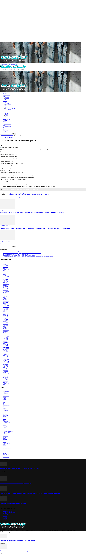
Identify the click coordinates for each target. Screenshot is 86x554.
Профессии (5, 433)
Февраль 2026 (6, 271)
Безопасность (6, 396)
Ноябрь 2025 (5, 275)
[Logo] (13, 70)
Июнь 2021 (5, 339)
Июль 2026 (5, 265)
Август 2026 (5, 264)
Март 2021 (5, 343)
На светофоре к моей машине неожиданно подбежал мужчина (18, 540)
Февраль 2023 (6, 315)
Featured (4, 390)
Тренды (4, 122)
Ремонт (7, 99)
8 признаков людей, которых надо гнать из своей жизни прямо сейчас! (25, 193)
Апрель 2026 (6, 269)
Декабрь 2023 (6, 303)
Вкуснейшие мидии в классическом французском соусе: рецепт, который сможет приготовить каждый (30, 493)
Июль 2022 (5, 324)
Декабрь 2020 (6, 347)
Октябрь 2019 (6, 361)
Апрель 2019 (6, 368)
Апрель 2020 (6, 354)
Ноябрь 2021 (5, 333)
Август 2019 (5, 364)
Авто (6, 115)
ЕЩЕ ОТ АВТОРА (22, 197)
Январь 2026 (5, 273)
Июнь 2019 (5, 366)
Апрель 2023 (6, 313)
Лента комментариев (7, 455)
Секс (6, 116)
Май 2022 (5, 326)
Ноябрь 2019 (5, 360)
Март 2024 (5, 299)
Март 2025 (5, 285)
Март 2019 (5, 370)
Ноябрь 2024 (5, 290)
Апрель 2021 (6, 342)
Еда (3, 118)
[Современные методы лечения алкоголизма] (3, 500)
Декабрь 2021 (6, 332)
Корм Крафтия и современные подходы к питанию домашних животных (21, 243)
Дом (4, 96)
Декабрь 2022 (6, 318)
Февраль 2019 (6, 371)
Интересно (10, 110)
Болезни (4, 398)
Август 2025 (5, 279)
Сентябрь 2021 (6, 336)
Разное (4, 102)
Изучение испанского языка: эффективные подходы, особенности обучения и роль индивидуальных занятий (32, 212)
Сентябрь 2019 (6, 362)
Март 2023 (5, 314)
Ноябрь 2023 (5, 304)
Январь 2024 (5, 302)
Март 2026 (5, 270)
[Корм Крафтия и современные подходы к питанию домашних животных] (7, 239)
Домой (1, 135)
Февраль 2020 (6, 356)
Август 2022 (5, 322)
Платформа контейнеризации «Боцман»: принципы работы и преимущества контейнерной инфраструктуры (28, 256)
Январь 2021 (5, 345)
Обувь (4, 131)
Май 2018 (5, 382)
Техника (7, 103)
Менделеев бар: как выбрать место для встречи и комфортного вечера (19, 255)
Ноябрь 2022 (5, 319)
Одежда (4, 128)
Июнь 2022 (5, 325)
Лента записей (6, 454)
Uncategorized (6, 391)
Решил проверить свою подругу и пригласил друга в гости (17, 551)
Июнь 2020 (5, 351)
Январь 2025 (5, 287)
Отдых (4, 121)
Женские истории (7, 119)
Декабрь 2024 (6, 288)
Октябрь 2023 (6, 305)
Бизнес (4, 397)
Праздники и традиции (8, 431)
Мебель (7, 98)
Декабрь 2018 (6, 373)
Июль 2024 (5, 294)
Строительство (6, 443)
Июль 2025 (5, 280)
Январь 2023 (5, 316)
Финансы (7, 114)
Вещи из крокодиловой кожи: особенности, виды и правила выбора (18, 251)
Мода (4, 127)
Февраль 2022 (6, 330)
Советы (4, 442)
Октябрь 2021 (6, 334)
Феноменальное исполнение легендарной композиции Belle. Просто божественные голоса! (29, 194)
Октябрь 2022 (6, 320)
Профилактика (6, 434)
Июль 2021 (5, 338)
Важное (10, 112)
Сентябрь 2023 (6, 307)
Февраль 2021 (6, 344)
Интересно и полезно (10, 108)
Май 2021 (5, 341)
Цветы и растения (7, 124)
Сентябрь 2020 (6, 349)
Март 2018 (5, 384)
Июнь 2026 (5, 267)
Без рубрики (5, 394)
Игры (6, 113)
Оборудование (6, 421)
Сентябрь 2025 (6, 278)
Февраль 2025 (6, 286)
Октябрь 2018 (6, 376)
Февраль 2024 (6, 301)
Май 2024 (5, 297)
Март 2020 (5, 355)
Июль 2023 (5, 309)
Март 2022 (5, 328)
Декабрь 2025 (6, 274)
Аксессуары (5, 130)
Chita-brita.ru (5, 93)
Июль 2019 (5, 365)
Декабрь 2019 (6, 359)
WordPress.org (6, 457)
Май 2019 (5, 367)
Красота (4, 125)
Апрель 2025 (6, 284)
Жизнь (9, 109)
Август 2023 (5, 308)
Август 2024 (5, 293)
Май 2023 (5, 311)
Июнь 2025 (5, 281)
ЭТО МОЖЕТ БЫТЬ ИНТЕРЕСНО (9, 197)
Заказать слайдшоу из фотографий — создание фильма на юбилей (19, 468)
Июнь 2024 (5, 296)
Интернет (5, 413)
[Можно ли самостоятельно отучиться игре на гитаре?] (3, 480)
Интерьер (7, 97)
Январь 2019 (5, 372)
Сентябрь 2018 (6, 377)
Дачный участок (6, 95)
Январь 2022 (5, 331)
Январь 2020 (5, 358)
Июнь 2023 (5, 310)
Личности (5, 417)
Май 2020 (5, 353)
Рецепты (5, 101)
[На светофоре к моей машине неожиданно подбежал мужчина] (3, 538)
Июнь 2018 (5, 381)
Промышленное (9, 105)
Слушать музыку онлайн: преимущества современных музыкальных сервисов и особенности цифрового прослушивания (35, 228)
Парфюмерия (8, 126)
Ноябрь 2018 (5, 374)
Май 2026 (5, 268)
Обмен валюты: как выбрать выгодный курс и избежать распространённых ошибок (22, 253)
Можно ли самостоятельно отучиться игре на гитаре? (15, 483)
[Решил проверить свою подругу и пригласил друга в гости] (3, 548)
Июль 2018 (5, 379)
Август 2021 (5, 337)
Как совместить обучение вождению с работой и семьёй (15, 254)
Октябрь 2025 (6, 276)
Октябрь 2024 (6, 291)
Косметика (5, 415)
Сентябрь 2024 (6, 292)
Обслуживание (6, 422)
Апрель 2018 (6, 383)
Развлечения (8, 104)
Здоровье (5, 120)
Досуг (6, 107)
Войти (4, 453)
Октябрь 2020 (6, 348)
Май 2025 (5, 282)
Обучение (5, 426)
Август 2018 (5, 378)
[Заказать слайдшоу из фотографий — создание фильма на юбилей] (3, 466)
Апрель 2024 (6, 298)
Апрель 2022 (6, 327)
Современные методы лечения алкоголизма (13, 503)
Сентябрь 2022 (6, 321)
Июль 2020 (5, 350)
